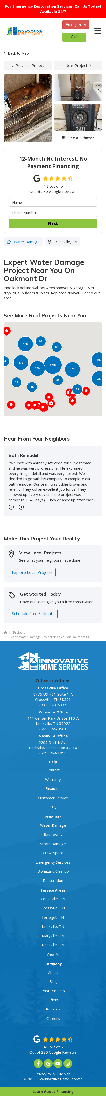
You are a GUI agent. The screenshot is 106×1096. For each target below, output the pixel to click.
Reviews (53, 1009)
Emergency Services (53, 862)
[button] (72, 401)
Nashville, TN (53, 944)
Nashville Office (53, 735)
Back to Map (18, 53)
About (53, 972)
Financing (53, 788)
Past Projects (53, 990)
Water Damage (53, 825)
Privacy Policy (45, 1074)
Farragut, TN (53, 917)
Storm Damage (53, 843)
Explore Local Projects (32, 572)
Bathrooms (53, 834)
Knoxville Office (53, 712)
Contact (53, 769)
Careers (53, 1018)
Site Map (63, 1074)
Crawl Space (53, 852)
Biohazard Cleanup (53, 871)
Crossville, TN (53, 907)
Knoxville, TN (53, 926)
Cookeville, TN (53, 898)
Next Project (76, 65)
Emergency (76, 24)
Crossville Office (53, 687)
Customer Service (53, 797)
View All (53, 954)
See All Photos (81, 137)
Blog (53, 981)
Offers (53, 999)
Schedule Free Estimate (33, 613)
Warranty (53, 779)
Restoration (53, 880)
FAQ (53, 806)
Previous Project (30, 65)
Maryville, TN (53, 935)
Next (53, 223)
